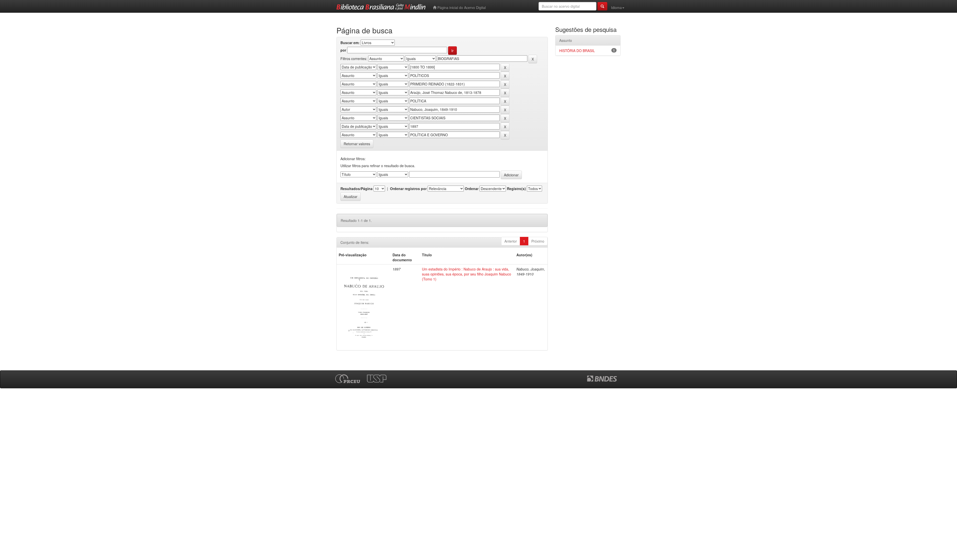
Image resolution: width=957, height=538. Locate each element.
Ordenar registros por (408, 188)
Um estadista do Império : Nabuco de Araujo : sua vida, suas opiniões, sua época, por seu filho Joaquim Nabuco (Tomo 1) (466, 274)
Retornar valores (357, 143)
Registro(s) (516, 188)
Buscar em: (350, 42)
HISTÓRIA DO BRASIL (577, 50)
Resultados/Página (356, 188)
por (343, 50)
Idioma (616, 7)
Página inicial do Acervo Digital (461, 7)
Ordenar (471, 188)
